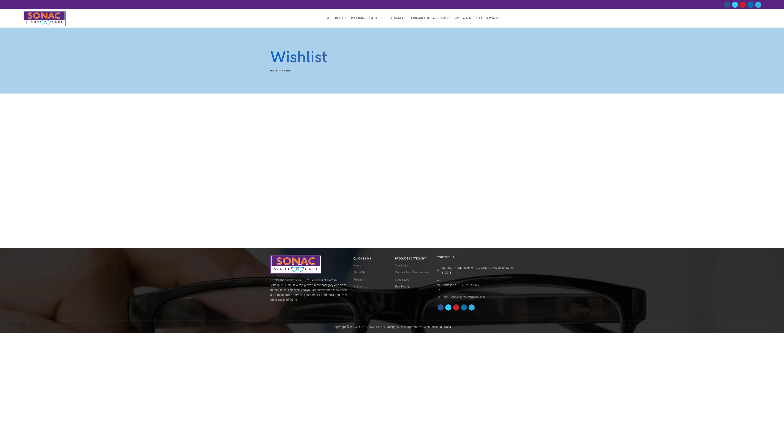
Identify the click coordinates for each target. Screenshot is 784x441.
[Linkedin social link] (750, 5)
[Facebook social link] (727, 5)
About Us (359, 272)
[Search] (760, 18)
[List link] (475, 270)
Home (273, 70)
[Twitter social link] (735, 5)
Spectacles (402, 265)
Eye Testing (402, 286)
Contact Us (360, 286)
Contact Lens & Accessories (412, 272)
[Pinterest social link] (743, 5)
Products (359, 279)
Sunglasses (402, 279)
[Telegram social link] (758, 5)
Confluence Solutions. (437, 327)
